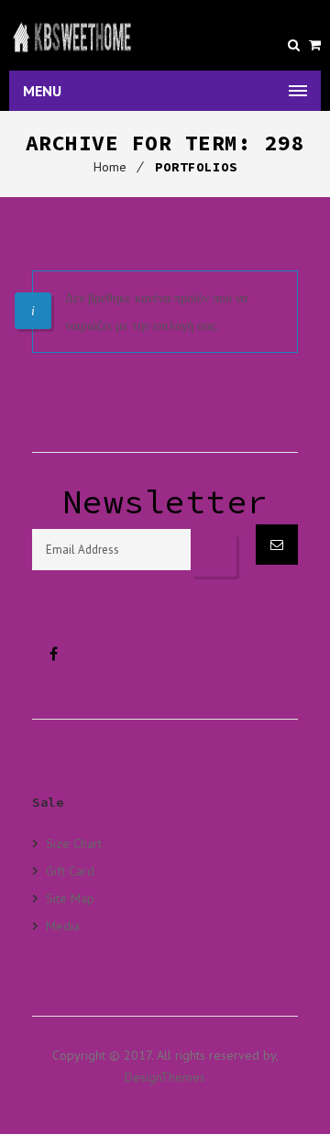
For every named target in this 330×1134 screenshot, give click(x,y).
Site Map (70, 898)
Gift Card (70, 870)
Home (110, 167)
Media (63, 925)
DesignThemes (165, 1077)
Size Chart (74, 843)
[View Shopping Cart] (315, 45)
